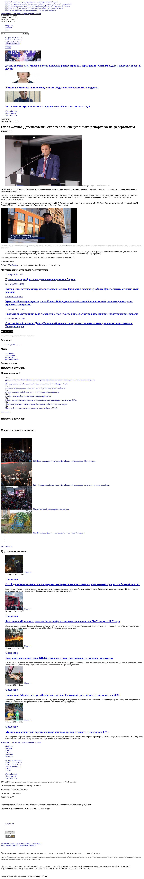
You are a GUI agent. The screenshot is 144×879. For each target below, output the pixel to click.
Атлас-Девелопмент (13, 345)
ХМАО (8, 46)
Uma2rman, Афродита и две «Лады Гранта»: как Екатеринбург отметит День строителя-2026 (62, 694)
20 (35, 461)
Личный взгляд (11, 111)
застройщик (10, 353)
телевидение (10, 355)
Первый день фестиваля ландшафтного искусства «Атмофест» (60, 533)
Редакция (9, 754)
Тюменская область (12, 44)
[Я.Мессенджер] (8, 331)
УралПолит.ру (13, 265)
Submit (25, 33)
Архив (7, 752)
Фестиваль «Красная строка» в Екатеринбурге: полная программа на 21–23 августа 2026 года (62, 621)
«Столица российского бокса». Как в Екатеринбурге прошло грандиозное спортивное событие (73, 485)
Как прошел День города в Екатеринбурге (52, 509)
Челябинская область (13, 40)
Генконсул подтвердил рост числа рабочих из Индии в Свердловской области (35, 388)
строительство (10, 357)
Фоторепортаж (11, 115)
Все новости (5, 412)
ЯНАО (8, 48)
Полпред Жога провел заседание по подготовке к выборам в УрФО (31, 408)
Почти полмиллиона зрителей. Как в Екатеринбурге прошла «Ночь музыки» (66, 461)
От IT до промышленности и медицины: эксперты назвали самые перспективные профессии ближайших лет (72, 584)
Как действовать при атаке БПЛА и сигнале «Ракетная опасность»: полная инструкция (59, 658)
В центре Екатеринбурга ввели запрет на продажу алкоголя (28, 396)
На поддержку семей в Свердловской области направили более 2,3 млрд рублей (36, 384)
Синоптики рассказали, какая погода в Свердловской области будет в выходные (36, 404)
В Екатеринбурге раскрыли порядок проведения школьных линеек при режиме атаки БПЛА (41, 400)
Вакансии (9, 756)
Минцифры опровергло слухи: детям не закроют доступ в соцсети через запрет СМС (57, 731)
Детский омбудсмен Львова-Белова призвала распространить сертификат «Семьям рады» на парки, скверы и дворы (50, 380)
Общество (27, 572)
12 (35, 509)
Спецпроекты (10, 113)
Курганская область (12, 42)
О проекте (9, 26)
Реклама (8, 28)
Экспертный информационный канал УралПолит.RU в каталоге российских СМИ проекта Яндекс (21, 844)
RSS (7, 30)
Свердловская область (13, 38)
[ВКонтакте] (2, 331)
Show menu (5, 119)
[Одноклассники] (5, 331)
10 (35, 533)
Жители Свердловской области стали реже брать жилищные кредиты (32, 392)
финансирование (11, 359)
